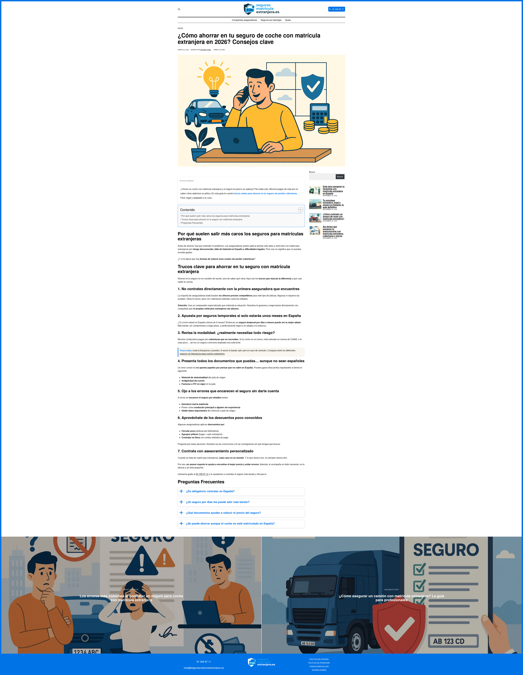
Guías (180, 28)
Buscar (312, 172)
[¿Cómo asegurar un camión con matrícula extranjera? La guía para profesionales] (392, 595)
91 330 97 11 (202, 474)
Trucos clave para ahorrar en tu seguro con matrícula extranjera (211, 219)
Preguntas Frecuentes (192, 222)
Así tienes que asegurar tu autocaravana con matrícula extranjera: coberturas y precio (333, 231)
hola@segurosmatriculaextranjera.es (204, 667)
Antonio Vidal (205, 50)
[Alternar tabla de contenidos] (299, 209)
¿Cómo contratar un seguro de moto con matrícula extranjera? (333, 216)
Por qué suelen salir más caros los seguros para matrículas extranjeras (215, 215)
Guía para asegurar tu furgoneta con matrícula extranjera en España (333, 190)
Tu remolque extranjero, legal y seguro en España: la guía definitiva (333, 204)
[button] (241, 491)
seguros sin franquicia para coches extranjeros (202, 354)
